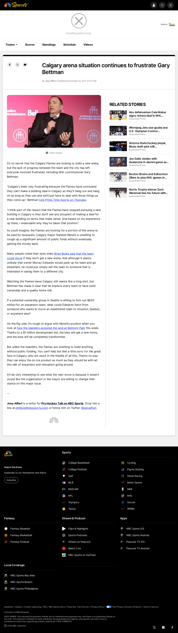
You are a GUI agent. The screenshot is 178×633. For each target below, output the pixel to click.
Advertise (8, 607)
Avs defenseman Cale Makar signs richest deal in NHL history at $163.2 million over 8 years (149, 113)
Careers (18, 607)
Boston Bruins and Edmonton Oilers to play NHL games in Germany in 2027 (148, 175)
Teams (10, 44)
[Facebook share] (10, 64)
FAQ (45, 607)
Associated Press (137, 118)
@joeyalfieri (88, 408)
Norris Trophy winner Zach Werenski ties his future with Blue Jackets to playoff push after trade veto (147, 191)
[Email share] (25, 64)
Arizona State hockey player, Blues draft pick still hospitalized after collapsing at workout (149, 144)
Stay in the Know (13, 467)
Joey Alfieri (50, 81)
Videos (88, 44)
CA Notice (136, 607)
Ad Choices (83, 607)
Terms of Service (151, 607)
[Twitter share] (17, 64)
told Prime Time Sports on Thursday (62, 200)
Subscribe (11, 480)
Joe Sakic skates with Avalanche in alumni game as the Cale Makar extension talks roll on (149, 160)
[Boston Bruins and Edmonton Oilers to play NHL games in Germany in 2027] (118, 177)
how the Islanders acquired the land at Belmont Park (51, 328)
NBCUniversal (22, 612)
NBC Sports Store (57, 607)
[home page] (16, 5)
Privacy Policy (97, 607)
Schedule (69, 44)
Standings (49, 44)
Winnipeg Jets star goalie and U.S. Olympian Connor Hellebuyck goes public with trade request (148, 129)
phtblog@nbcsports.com (31, 408)
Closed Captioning (32, 607)
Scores (29, 44)
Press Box (71, 607)
